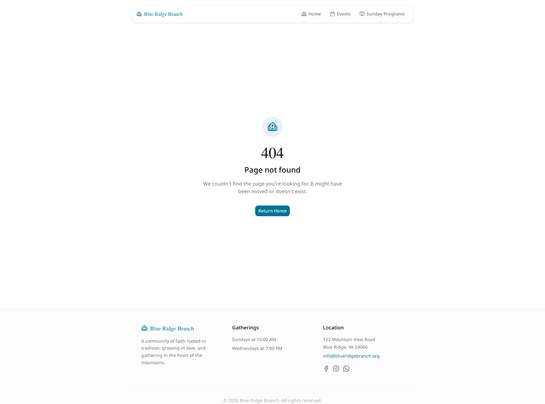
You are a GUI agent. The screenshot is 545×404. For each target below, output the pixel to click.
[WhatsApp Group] (346, 368)
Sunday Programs (385, 14)
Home (314, 14)
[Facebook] (326, 368)
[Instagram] (336, 368)
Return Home (272, 211)
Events (344, 14)
